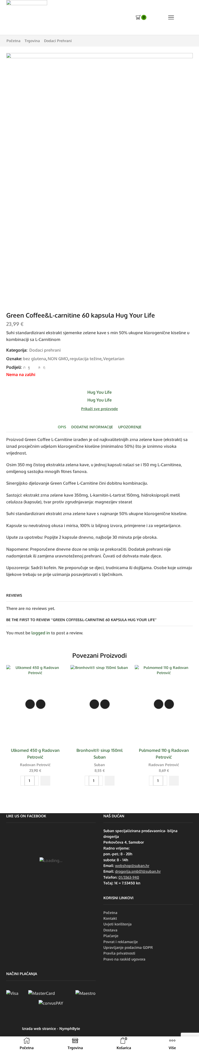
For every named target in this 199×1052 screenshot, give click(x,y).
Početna (13, 40)
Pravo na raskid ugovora (124, 959)
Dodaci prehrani (58, 40)
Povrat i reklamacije (120, 941)
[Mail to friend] (34, 367)
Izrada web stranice (39, 1028)
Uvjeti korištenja (117, 924)
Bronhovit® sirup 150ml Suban (99, 754)
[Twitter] (24, 367)
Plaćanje (110, 935)
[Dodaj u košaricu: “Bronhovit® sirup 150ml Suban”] (110, 781)
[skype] (43, 367)
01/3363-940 (128, 877)
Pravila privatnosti (119, 953)
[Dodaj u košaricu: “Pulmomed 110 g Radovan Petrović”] (174, 781)
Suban (99, 764)
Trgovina (32, 40)
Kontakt (110, 918)
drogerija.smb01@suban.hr (138, 871)
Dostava (110, 930)
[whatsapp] (39, 367)
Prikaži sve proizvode (99, 408)
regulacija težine (86, 358)
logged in (40, 632)
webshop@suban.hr (132, 865)
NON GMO (58, 358)
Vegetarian (113, 358)
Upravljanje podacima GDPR (128, 947)
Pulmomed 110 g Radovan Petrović (164, 754)
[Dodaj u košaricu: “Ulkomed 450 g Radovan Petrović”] (45, 781)
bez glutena (34, 358)
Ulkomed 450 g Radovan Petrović (35, 754)
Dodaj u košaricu (30, 704)
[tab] (62, 427)
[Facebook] (29, 367)
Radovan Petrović (35, 764)
